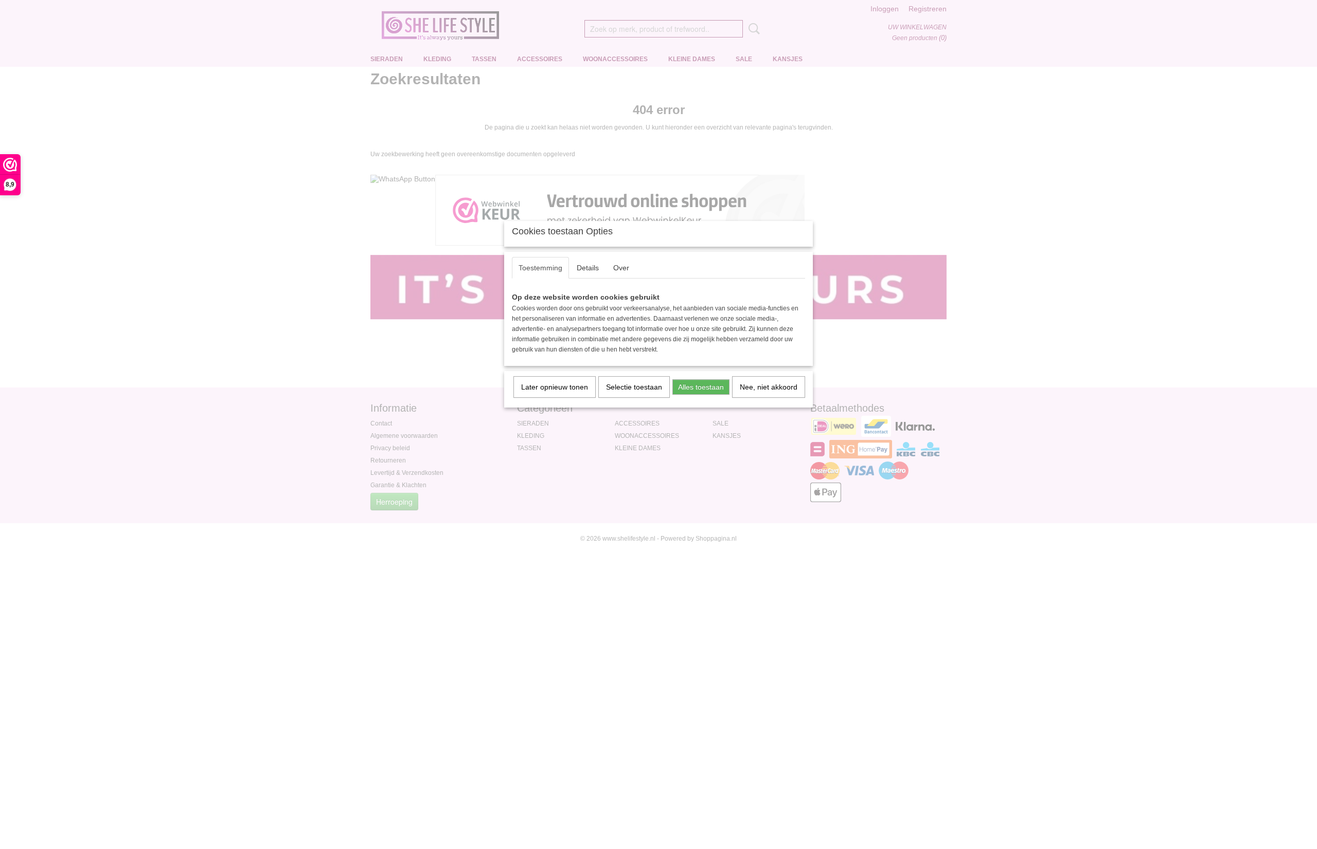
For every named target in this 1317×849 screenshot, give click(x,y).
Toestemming (540, 268)
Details (588, 268)
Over (621, 268)
